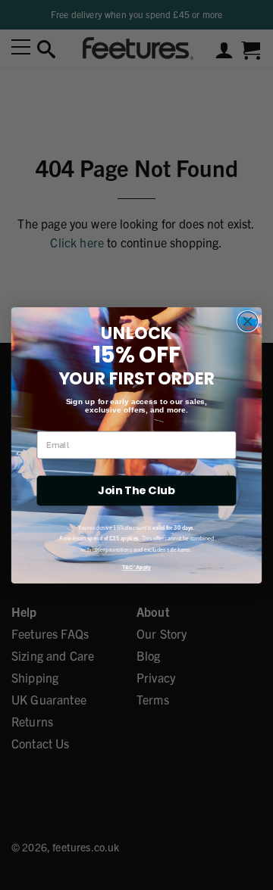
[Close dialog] (248, 321)
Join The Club (136, 490)
